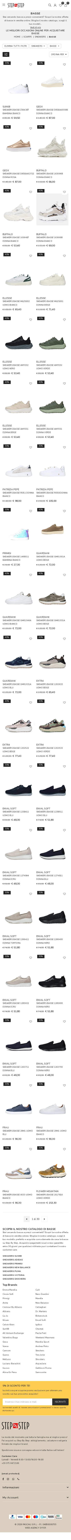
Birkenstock (41, 1315)
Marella (39, 1298)
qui (13, 1410)
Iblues (6, 1320)
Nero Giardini (42, 1294)
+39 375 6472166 (10, 1463)
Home (17, 36)
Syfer (43, 1527)
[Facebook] (3, 1479)
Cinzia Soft (8, 1294)
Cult (38, 1289)
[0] (60, 5)
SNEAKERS (40, 36)
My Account (10, 1497)
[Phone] (18, 1479)
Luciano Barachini (11, 1363)
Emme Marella (10, 1289)
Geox (5, 1341)
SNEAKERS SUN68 (12, 1256)
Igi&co (39, 1324)
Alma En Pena (10, 1372)
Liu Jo (5, 1315)
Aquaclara (41, 1363)
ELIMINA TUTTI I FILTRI (15, 46)
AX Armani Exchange (13, 1333)
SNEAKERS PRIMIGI (12, 1263)
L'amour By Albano (12, 1307)
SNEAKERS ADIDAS (13, 1259)
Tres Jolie (40, 1354)
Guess (6, 1354)
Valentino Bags (10, 1337)
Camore (6, 1350)
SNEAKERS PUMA (12, 1271)
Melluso (7, 1359)
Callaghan (41, 1307)
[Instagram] (8, 1479)
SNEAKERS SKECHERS (14, 1279)
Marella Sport (42, 1341)
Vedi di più (35, 27)
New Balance (42, 1302)
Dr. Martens (41, 1311)
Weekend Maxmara (45, 1337)
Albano (6, 1311)
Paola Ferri (41, 1333)
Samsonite (41, 1372)
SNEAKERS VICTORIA (13, 1275)
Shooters (40, 1359)
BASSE (52, 36)
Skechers (40, 1350)
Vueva (5, 1346)
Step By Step (12, 1243)
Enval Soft (41, 1320)
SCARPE (27, 36)
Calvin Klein (8, 1324)
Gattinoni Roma (43, 1368)
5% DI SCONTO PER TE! (16, 1385)
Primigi (6, 1298)
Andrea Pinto (42, 1346)
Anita (5, 1302)
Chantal (39, 1328)
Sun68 (6, 1328)
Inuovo (6, 1368)
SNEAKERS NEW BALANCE (16, 1267)
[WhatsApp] (13, 1479)
